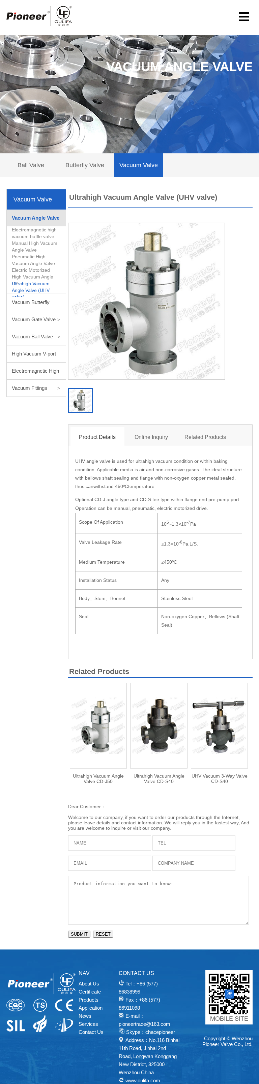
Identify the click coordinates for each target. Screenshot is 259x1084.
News (85, 1016)
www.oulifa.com (142, 1080)
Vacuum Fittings (36, 388)
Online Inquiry (151, 437)
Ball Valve (31, 165)
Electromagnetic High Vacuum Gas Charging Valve (36, 373)
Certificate (90, 992)
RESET (103, 934)
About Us (89, 983)
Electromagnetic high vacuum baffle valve (34, 233)
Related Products (205, 437)
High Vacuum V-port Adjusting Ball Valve (36, 356)
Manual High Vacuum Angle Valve (34, 246)
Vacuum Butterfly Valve (36, 305)
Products (88, 1000)
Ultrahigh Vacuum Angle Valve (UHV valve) (31, 289)
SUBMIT (79, 934)
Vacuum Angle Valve (37, 220)
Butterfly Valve (84, 165)
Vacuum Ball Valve (36, 336)
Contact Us (91, 1032)
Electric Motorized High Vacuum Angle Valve (32, 275)
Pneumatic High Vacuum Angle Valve (33, 260)
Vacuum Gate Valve (36, 319)
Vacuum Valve (138, 165)
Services (88, 1024)
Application (91, 1008)
